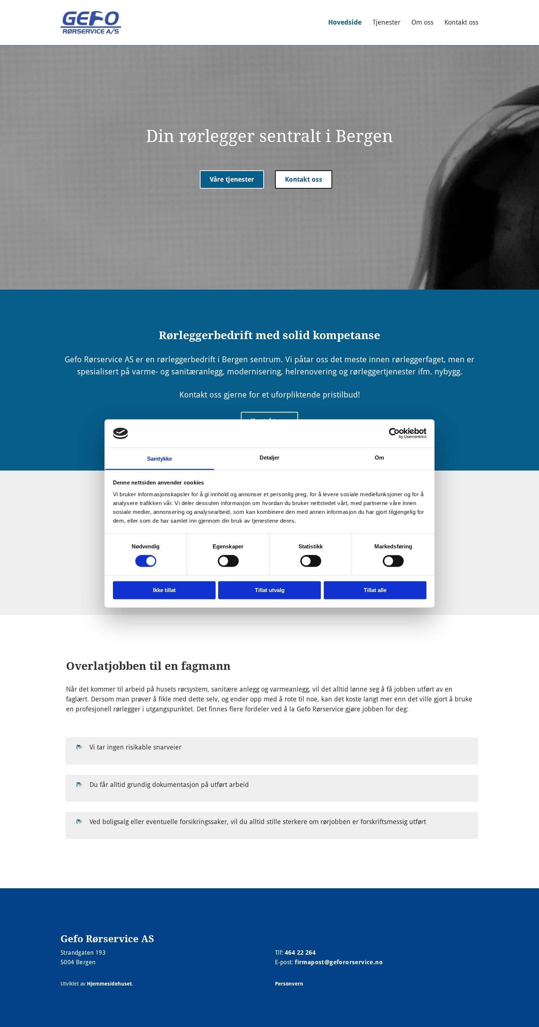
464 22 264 (300, 952)
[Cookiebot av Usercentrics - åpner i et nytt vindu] (394, 433)
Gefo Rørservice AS (107, 938)
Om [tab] (379, 457)
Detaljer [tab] (270, 457)
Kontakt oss (461, 22)
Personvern (289, 984)
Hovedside (345, 22)
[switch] (228, 561)
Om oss (422, 22)
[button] (232, 179)
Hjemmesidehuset (109, 984)
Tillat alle (375, 590)
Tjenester (386, 22)
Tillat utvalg (270, 590)
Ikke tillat (164, 590)
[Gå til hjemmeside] (90, 22)
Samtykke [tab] (159, 459)
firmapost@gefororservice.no (339, 962)
